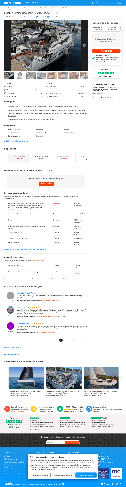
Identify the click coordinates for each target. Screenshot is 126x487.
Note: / (74, 410)
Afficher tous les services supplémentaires (24, 249)
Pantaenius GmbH (38, 260)
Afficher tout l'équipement (16, 141)
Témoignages (8, 465)
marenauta (12, 2)
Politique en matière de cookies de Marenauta (68, 467)
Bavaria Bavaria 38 (47, 332)
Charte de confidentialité (12, 474)
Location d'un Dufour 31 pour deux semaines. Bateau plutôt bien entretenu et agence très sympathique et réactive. (50, 296)
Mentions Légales (10, 468)
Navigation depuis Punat (26, 293)
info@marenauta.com (107, 462)
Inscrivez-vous (72, 442)
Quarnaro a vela (23, 307)
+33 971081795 (105, 459)
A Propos (7, 456)
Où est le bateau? (12, 347)
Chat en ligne (104, 465)
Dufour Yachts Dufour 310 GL (50, 300)
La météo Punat (11, 354)
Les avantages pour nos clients (14, 462)
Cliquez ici (54, 279)
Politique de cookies (10, 471)
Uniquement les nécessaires (63, 475)
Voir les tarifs (46, 184)
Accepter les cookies (86, 475)
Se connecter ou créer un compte (108, 3)
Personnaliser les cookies (40, 475)
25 (86, 340)
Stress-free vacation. (24, 323)
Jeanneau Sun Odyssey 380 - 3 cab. (53, 316)
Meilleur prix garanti (17, 412)
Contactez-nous (103, 456)
